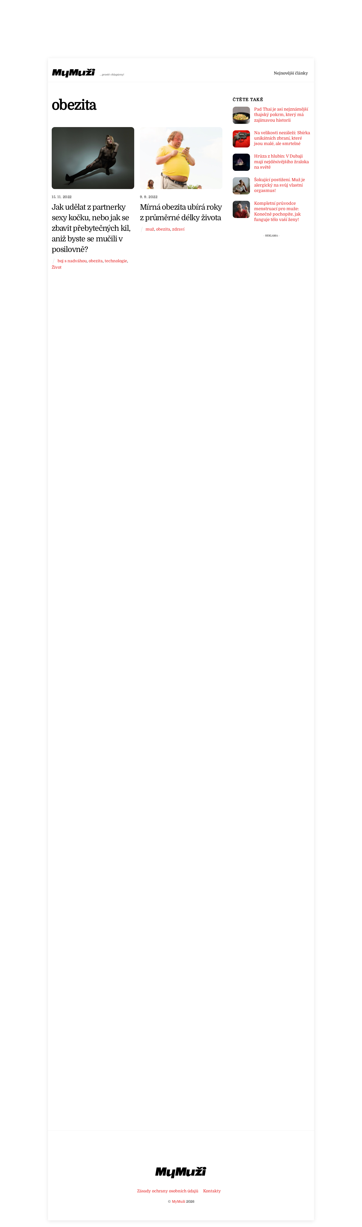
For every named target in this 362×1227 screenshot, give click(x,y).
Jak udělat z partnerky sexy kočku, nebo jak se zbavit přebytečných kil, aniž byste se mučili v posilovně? (91, 228)
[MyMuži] (74, 74)
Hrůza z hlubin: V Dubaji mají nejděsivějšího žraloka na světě (281, 161)
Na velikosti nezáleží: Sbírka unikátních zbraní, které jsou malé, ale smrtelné (282, 138)
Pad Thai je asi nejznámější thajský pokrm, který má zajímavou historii (281, 114)
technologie (116, 261)
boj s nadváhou (72, 261)
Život (57, 267)
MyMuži (178, 1201)
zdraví (178, 229)
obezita (96, 261)
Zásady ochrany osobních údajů (167, 1191)
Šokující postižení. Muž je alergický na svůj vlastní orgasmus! (279, 185)
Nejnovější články (291, 73)
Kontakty (212, 1191)
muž (150, 229)
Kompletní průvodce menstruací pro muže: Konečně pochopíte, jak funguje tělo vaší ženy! (277, 211)
